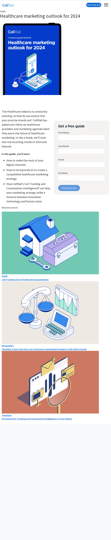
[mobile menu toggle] (106, 4)
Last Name (63, 146)
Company (62, 172)
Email (61, 159)
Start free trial (93, 5)
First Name (63, 132)
